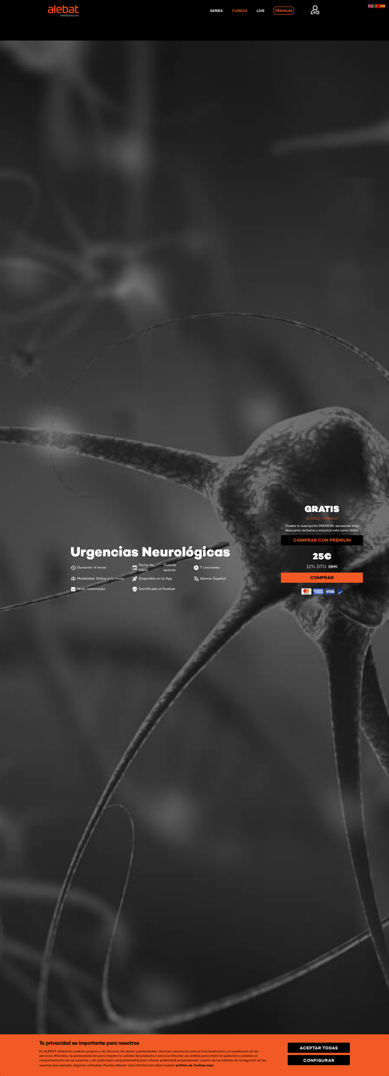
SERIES (216, 10)
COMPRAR (322, 597)
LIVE (261, 10)
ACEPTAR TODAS (319, 1048)
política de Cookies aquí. (195, 1065)
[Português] (377, 5)
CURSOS (240, 10)
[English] (371, 5)
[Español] (383, 5)
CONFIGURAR (319, 1060)
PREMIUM (283, 10)
